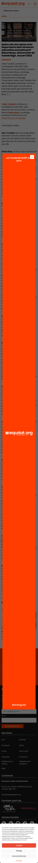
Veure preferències (19, 856)
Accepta (19, 845)
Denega (19, 851)
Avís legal (19, 860)
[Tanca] (32, 157)
